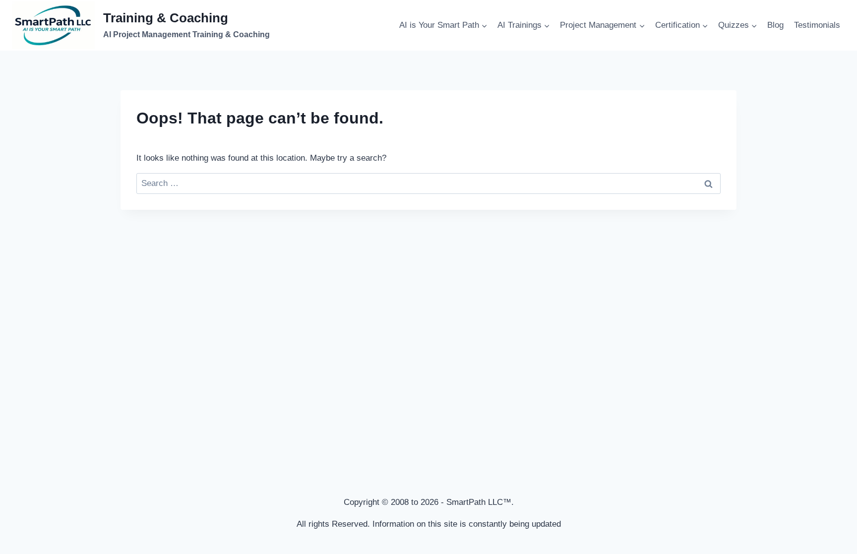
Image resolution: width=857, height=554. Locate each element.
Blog (775, 25)
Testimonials (817, 25)
